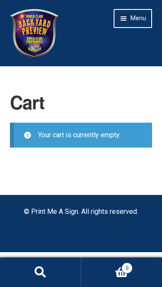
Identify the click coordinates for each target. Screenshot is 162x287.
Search (40, 272)
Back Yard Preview (34, 34)
